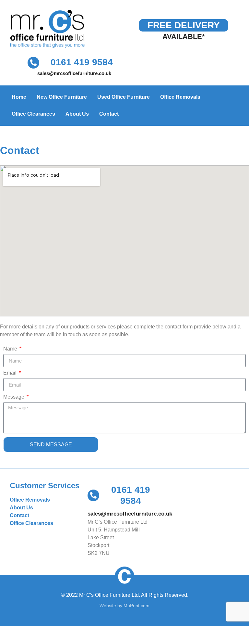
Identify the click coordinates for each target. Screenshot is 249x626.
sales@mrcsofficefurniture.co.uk (74, 73)
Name (10, 348)
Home (19, 97)
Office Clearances (33, 114)
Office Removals (180, 97)
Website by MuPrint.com (124, 605)
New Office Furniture (62, 97)
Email (10, 373)
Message (14, 397)
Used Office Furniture (123, 97)
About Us (77, 114)
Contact (109, 114)
